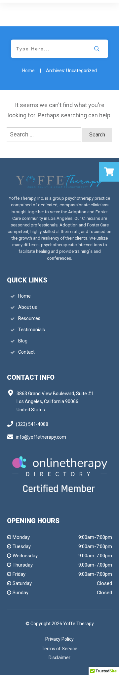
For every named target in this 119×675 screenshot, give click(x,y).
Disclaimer (59, 657)
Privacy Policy (59, 639)
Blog (22, 340)
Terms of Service (59, 648)
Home (24, 296)
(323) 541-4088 (32, 424)
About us (27, 307)
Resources (29, 318)
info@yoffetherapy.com (41, 437)
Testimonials (31, 329)
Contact (26, 352)
